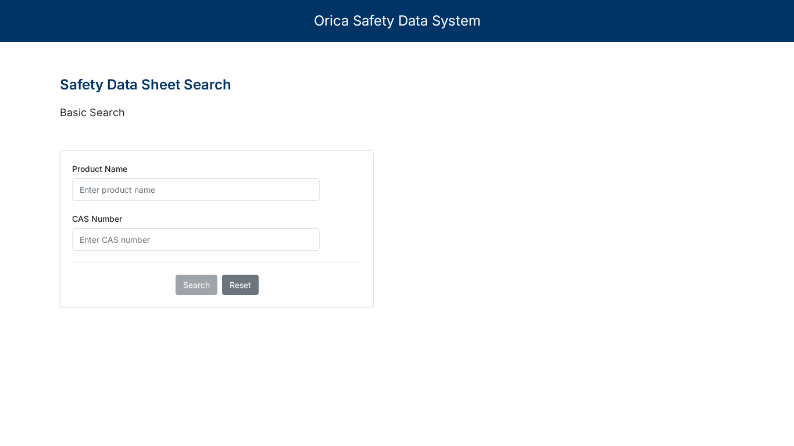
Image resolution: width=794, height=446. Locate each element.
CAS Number (97, 219)
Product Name (99, 169)
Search (196, 285)
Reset (240, 285)
